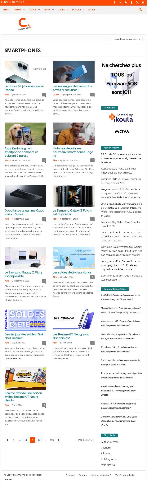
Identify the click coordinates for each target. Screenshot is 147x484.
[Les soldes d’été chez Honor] (74, 258)
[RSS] (125, 3)
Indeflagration (109, 459)
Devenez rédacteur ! (101, 475)
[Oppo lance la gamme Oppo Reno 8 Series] (25, 196)
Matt (103, 295)
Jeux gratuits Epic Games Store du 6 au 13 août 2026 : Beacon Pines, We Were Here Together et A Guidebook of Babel (121, 209)
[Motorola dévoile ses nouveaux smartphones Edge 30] (74, 134)
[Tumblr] (131, 3)
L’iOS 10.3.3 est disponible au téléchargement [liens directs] (118, 390)
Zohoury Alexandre (110, 417)
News (6, 9)
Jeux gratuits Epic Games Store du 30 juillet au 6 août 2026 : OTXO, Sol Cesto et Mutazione (121, 236)
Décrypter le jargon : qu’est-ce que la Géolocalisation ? (122, 277)
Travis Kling (106, 308)
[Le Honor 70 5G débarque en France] (25, 72)
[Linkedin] (120, 3)
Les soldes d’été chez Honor (72, 272)
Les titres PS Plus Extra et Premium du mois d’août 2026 (121, 181)
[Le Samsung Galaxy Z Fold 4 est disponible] (74, 196)
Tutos (32, 9)
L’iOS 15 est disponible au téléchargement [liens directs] (119, 421)
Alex (7, 94)
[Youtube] (143, 3)
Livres (61, 9)
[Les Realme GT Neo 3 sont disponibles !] (74, 320)
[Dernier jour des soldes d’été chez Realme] (25, 320)
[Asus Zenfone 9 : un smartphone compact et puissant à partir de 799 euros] (25, 134)
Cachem (106, 447)
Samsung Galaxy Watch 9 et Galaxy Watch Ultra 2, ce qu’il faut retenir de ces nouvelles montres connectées (121, 250)
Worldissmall (108, 464)
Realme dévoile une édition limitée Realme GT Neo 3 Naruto (23, 396)
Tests (47, 9)
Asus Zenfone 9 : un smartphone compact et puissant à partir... (21, 152)
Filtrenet (106, 453)
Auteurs (83, 475)
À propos (70, 475)
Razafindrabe (107, 386)
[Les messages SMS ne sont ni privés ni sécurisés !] (74, 72)
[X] (137, 3)
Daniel (56, 94)
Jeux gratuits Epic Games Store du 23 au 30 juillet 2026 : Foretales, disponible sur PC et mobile (120, 265)
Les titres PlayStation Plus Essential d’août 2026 (121, 224)
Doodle (76, 9)
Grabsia (104, 404)
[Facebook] (114, 3)
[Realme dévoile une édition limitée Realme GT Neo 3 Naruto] (25, 378)
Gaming (18, 9)
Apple (91, 9)
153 (52, 440)
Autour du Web (109, 441)
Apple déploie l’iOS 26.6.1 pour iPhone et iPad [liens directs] (118, 170)
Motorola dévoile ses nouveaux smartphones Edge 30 (73, 152)
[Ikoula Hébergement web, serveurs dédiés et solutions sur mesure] (122, 117)
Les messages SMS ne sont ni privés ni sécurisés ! (72, 88)
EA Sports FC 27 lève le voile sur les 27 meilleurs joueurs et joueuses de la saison (121, 158)
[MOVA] (122, 131)
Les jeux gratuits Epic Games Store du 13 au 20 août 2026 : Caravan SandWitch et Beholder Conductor (120, 193)
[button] (140, 10)
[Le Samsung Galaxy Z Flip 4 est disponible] (25, 258)
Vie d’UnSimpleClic (125, 475)
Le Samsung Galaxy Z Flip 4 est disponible (23, 274)
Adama (104, 321)
